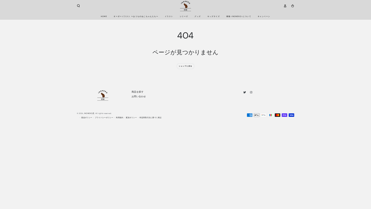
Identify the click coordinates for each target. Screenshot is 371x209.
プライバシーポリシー (104, 117)
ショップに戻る (185, 66)
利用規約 (119, 117)
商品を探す (138, 91)
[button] (78, 6)
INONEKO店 (89, 113)
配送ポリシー (131, 117)
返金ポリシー (86, 117)
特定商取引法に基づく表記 (150, 117)
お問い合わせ (139, 96)
